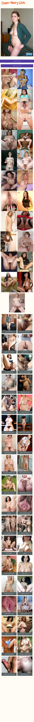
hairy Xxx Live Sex (17, 65)
